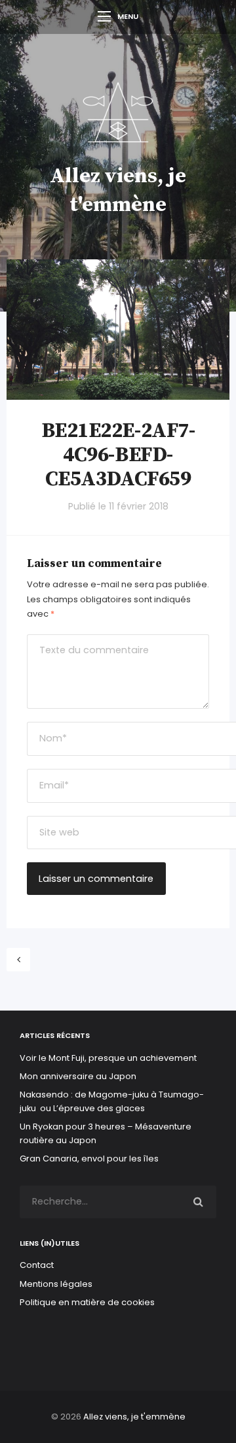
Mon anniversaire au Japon (79, 1076)
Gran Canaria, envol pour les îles (89, 1158)
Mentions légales (56, 1283)
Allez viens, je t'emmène (134, 1416)
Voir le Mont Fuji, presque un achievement (108, 1057)
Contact (37, 1265)
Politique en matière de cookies (87, 1302)
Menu (127, 16)
